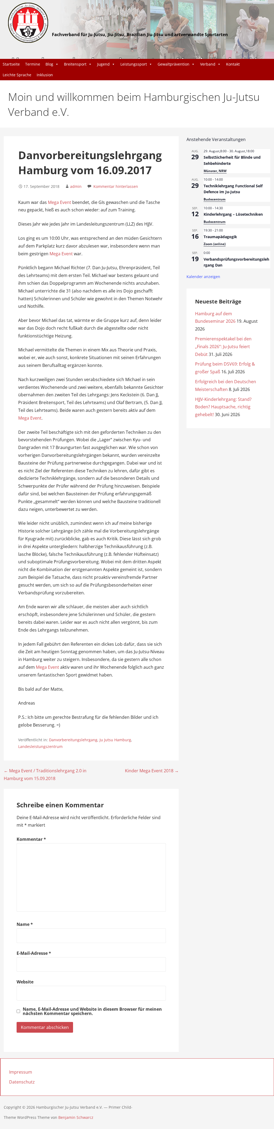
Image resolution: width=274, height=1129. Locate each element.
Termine (32, 64)
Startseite (11, 64)
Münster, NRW (215, 171)
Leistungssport (133, 64)
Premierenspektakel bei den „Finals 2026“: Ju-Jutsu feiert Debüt (223, 346)
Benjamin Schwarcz (75, 1117)
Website (25, 982)
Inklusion (45, 74)
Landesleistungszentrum (40, 746)
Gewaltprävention (173, 64)
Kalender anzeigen (203, 276)
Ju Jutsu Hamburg (115, 739)
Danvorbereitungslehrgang (73, 739)
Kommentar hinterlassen (115, 186)
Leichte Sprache (17, 74)
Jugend (103, 64)
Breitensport (75, 64)
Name (25, 924)
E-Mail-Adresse (34, 953)
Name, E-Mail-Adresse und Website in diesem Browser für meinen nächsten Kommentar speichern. (92, 1011)
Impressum (20, 1072)
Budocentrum (215, 199)
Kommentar (31, 839)
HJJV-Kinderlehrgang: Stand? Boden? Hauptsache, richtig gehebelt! (223, 407)
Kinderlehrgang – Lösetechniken (233, 214)
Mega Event (59, 202)
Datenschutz (22, 1082)
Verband (207, 64)
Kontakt (233, 64)
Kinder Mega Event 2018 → (152, 771)
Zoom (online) (215, 244)
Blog (49, 64)
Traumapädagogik (220, 236)
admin (76, 186)
